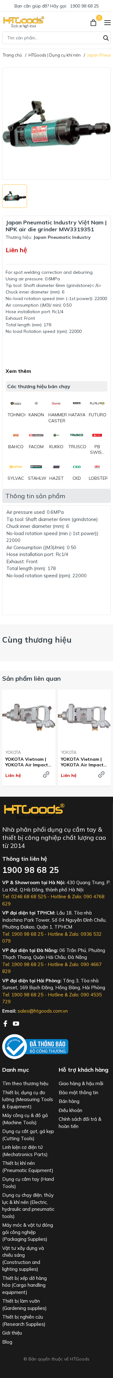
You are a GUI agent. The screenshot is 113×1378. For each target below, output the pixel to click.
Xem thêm (18, 371)
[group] (56, 123)
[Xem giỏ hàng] (94, 22)
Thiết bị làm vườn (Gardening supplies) (24, 1304)
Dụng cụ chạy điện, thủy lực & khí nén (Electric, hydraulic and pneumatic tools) (28, 1205)
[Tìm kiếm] (106, 37)
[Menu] (107, 22)
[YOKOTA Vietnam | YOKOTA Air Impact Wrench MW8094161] (84, 717)
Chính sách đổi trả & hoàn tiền (80, 1122)
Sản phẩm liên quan (31, 678)
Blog (7, 1342)
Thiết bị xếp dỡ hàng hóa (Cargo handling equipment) (24, 1285)
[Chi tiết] (46, 774)
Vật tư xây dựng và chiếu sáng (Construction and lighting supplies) (23, 1258)
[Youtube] (16, 1023)
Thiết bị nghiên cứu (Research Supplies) (24, 1320)
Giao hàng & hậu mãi (81, 1083)
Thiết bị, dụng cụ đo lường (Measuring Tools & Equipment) (27, 1100)
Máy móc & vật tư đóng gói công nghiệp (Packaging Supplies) (27, 1232)
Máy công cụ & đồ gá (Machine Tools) (25, 1118)
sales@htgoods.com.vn (43, 1011)
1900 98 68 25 (84, 6)
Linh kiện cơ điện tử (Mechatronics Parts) (25, 1150)
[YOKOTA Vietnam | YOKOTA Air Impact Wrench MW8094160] (29, 717)
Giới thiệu (12, 1333)
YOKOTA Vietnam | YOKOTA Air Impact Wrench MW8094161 (83, 762)
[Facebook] (6, 1023)
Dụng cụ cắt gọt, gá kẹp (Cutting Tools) (28, 1134)
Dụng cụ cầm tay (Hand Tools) (28, 1182)
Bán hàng (69, 1101)
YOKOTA (13, 752)
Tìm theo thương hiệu (25, 1083)
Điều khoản (70, 1110)
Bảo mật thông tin (78, 1092)
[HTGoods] (23, 22)
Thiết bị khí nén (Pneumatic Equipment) (27, 1166)
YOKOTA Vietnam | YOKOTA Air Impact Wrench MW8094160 (27, 762)
